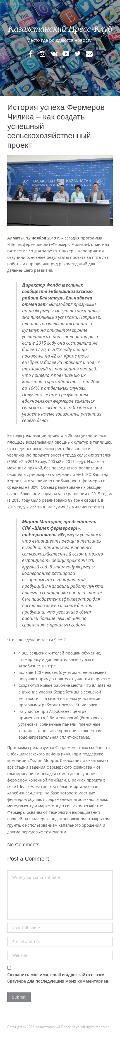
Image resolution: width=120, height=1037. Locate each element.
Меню (60, 66)
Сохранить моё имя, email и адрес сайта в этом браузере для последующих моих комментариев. (58, 978)
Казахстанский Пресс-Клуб (60, 28)
